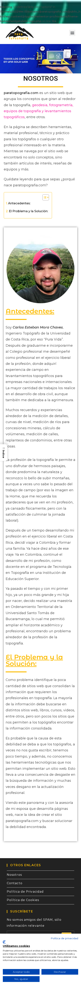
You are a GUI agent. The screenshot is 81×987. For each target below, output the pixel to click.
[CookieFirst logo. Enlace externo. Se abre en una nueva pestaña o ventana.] (4, 942)
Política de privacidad (64, 938)
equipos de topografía (22, 111)
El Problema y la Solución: (28, 211)
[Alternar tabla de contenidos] (44, 197)
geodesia (39, 105)
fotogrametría (60, 105)
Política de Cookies (23, 900)
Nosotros (14, 875)
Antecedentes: (19, 203)
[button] (72, 33)
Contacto (14, 883)
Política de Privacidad (25, 891)
